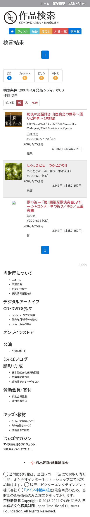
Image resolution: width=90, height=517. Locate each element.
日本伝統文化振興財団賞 (25, 372)
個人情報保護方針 (22, 293)
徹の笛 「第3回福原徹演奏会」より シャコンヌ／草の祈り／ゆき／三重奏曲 (55, 206)
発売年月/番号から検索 (24, 319)
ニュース (16, 279)
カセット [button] (25, 75)
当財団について (18, 273)
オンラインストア (18, 332)
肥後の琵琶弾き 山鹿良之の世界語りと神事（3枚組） (55, 116)
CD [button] (9, 75)
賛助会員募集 (19, 396)
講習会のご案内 (20, 430)
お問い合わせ (77, 2)
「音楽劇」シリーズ (21, 425)
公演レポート (19, 351)
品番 (35, 31)
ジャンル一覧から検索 (23, 315)
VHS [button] (55, 75)
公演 (7, 344)
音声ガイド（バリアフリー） (18, 449)
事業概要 (59, 2)
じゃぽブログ (15, 359)
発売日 (46, 31)
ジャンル (22, 31)
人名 (60, 31)
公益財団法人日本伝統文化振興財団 (6, 3)
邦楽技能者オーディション (25, 381)
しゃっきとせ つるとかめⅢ (47, 165)
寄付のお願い (19, 401)
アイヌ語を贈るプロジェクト (19, 444)
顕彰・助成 (13, 366)
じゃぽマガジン (17, 438)
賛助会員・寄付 (17, 390)
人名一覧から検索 (21, 324)
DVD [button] (41, 75)
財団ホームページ (46, 2)
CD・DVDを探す (17, 308)
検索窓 (75, 31)
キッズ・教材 (14, 414)
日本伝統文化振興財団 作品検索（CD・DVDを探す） (45, 18)
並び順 (9, 103)
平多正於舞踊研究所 (23, 421)
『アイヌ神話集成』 (37, 489)
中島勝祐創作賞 (20, 377)
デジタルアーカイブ (21, 301)
